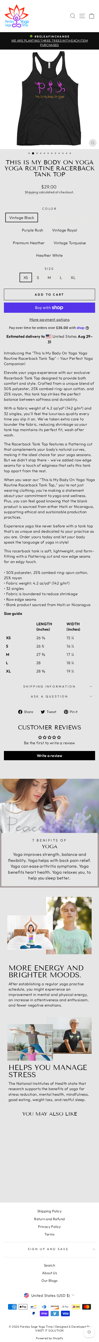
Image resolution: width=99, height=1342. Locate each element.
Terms (49, 1234)
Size (49, 268)
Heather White (49, 255)
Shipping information (49, 686)
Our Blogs (49, 1280)
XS (25, 277)
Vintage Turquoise (70, 242)
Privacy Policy (49, 1226)
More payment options (49, 319)
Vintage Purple (56, 217)
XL (73, 277)
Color (49, 208)
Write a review (49, 755)
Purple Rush (32, 230)
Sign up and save (48, 1249)
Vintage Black (21, 217)
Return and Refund (49, 1219)
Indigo (84, 217)
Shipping (31, 192)
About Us (49, 1273)
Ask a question (49, 696)
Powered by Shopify (49, 1338)
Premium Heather (29, 242)
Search (49, 1265)
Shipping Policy (49, 1211)
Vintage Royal (64, 230)
